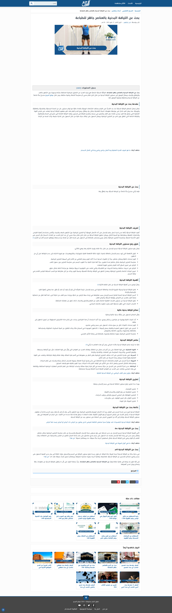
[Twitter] (88, 605)
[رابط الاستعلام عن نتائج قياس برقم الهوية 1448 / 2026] (129, 508)
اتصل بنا (97, 609)
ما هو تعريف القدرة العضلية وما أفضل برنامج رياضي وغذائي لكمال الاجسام (105, 150)
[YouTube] (79, 605)
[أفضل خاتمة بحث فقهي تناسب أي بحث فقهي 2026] (64, 557)
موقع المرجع (49, 95)
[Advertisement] (86, 70)
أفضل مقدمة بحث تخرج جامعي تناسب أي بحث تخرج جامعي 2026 (87, 587)
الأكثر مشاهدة (120, 3)
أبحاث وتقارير (116, 11)
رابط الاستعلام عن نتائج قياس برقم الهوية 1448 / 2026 (129, 518)
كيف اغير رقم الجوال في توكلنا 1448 (108, 517)
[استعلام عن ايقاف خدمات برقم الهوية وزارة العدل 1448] (86, 508)
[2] (98, 284)
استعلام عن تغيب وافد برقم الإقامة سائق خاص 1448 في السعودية (108, 538)
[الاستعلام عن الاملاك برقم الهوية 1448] (86, 528)
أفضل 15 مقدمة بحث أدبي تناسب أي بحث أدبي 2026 (129, 587)
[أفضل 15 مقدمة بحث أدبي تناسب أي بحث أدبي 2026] (129, 577)
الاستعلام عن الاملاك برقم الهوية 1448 (86, 537)
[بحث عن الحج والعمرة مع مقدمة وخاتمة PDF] (86, 557)
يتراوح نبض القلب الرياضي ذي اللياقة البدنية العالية (113, 373)
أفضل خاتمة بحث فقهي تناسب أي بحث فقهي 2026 (65, 567)
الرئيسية (138, 3)
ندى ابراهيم (127, 22)
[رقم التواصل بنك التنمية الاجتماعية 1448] (42, 508)
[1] (34, 237)
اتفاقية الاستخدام (71, 609)
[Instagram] (84, 605)
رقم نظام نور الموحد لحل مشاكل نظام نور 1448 (64, 517)
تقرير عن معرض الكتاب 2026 (109, 586)
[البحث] (31, 3)
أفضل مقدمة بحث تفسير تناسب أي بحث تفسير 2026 (129, 567)
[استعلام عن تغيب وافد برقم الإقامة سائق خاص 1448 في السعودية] (108, 528)
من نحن (104, 609)
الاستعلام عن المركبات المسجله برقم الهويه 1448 (130, 538)
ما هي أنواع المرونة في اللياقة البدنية (117, 443)
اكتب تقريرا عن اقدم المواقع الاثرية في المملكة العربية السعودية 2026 (42, 568)
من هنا (72, 438)
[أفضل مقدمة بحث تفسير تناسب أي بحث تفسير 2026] (129, 557)
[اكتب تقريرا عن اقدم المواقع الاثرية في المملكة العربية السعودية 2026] (42, 557)
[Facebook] (93, 605)
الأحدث (130, 3)
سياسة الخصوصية (86, 609)
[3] (86, 344)
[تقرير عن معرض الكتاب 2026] (108, 577)
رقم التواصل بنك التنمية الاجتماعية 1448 (43, 517)
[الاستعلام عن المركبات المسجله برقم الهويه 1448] (129, 528)
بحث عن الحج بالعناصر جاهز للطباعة (109, 566)
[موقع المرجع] (86, 3)
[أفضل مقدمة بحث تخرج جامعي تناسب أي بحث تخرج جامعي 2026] (86, 577)
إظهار (79, 87)
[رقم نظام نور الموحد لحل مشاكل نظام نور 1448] (64, 508)
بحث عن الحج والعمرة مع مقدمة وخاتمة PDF (86, 566)
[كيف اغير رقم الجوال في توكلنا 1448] (108, 508)
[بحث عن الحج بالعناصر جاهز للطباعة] (108, 557)
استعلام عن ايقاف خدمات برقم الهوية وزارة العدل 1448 (86, 518)
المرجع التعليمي (127, 11)
